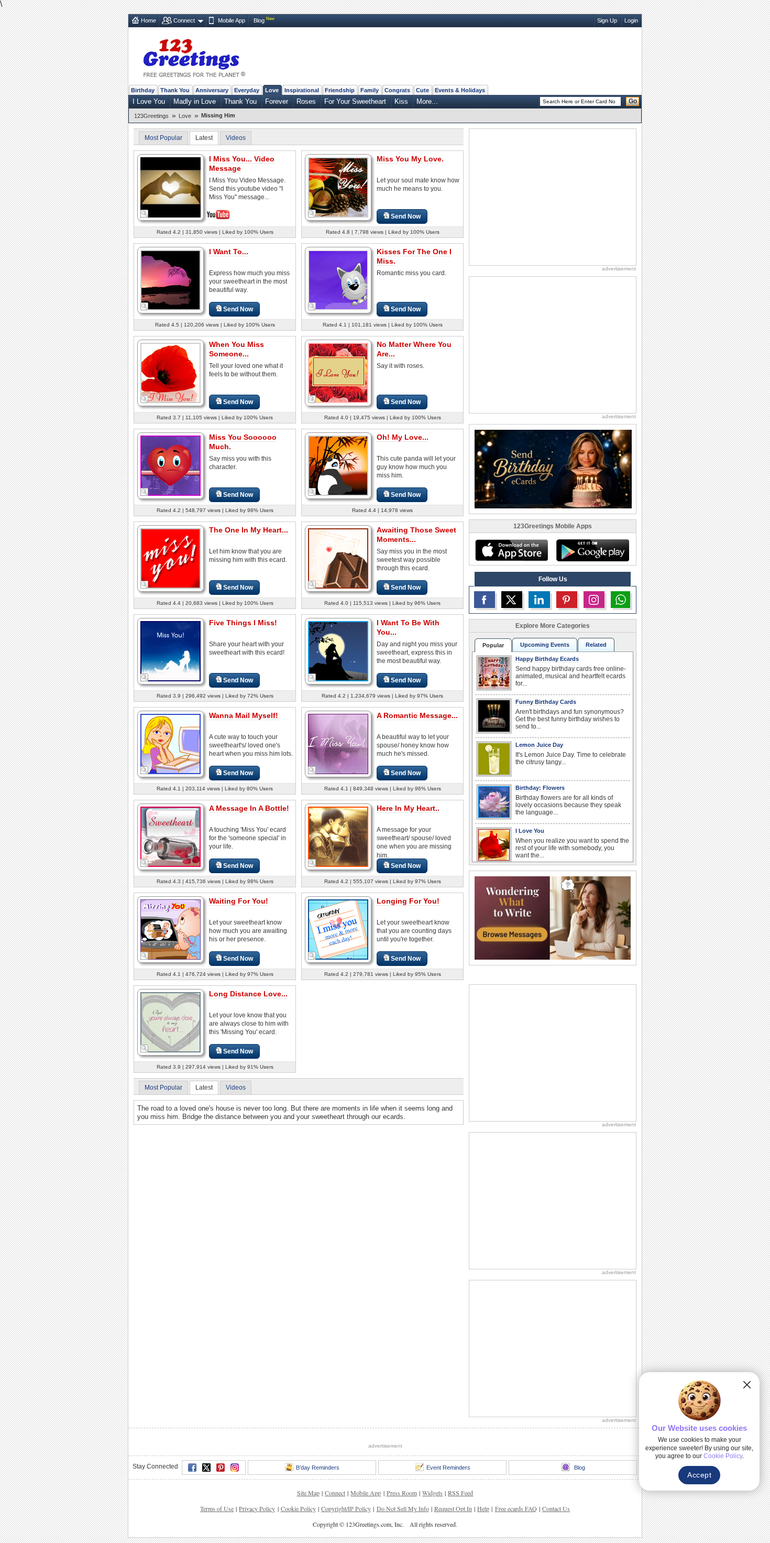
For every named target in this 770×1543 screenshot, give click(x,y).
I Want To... (228, 251)
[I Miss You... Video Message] (170, 186)
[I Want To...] (170, 279)
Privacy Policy (257, 1508)
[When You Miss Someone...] (170, 372)
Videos (236, 138)
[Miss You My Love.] (338, 186)
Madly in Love (194, 101)
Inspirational (301, 90)
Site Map (308, 1492)
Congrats (397, 90)
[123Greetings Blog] (553, 917)
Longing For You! (408, 901)
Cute (422, 90)
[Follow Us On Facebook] (484, 599)
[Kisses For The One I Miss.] (338, 279)
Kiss (401, 101)
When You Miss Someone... (236, 349)
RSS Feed (460, 1492)
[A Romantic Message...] (338, 743)
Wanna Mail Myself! (243, 715)
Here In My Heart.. (408, 808)
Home (148, 20)
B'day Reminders (317, 1467)
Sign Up (607, 20)
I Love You (149, 101)
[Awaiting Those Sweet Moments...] (338, 557)
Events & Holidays (460, 90)
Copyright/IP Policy (346, 1508)
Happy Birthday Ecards (547, 659)
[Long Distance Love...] (170, 1021)
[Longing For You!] (338, 929)
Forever (276, 101)
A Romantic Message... (417, 715)
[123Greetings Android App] (592, 550)
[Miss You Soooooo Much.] (170, 465)
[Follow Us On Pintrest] (566, 599)
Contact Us (556, 1508)
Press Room (402, 1492)
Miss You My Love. (410, 159)
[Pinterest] (220, 1467)
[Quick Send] (144, 214)
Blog (259, 20)
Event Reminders (448, 1467)
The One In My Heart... (248, 530)
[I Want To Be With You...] (338, 650)
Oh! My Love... (402, 437)
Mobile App (231, 20)
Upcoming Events (544, 645)
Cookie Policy (298, 1508)
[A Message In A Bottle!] (170, 836)
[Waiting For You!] (170, 929)
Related (596, 645)
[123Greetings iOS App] (511, 550)
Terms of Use (217, 1508)
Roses (306, 101)
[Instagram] (234, 1467)
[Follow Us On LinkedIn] (539, 599)
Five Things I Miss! (243, 622)
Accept (699, 1475)
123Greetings (151, 116)
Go (633, 101)
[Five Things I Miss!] (170, 650)
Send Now (406, 216)
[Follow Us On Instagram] (594, 599)
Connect (184, 20)
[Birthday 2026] (553, 468)
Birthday (143, 90)
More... (427, 101)
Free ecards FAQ (516, 1508)
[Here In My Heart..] (338, 836)
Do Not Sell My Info (403, 1508)
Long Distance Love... (248, 994)
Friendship (340, 90)
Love (272, 90)
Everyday (246, 90)
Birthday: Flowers (540, 788)
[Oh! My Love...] (338, 465)
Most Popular (163, 138)
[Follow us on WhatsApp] (620, 599)
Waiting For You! (238, 901)
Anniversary (211, 90)
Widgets (432, 1492)
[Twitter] (206, 1467)
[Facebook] (192, 1467)
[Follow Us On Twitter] (511, 599)
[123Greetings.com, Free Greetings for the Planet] (193, 56)
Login (631, 20)
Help (483, 1508)
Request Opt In (453, 1508)
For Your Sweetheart (355, 101)
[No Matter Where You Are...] (338, 372)
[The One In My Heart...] (170, 557)
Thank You (175, 90)
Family (369, 90)
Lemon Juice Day (539, 745)
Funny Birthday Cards (545, 702)
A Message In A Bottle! (249, 808)
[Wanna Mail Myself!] (170, 743)
